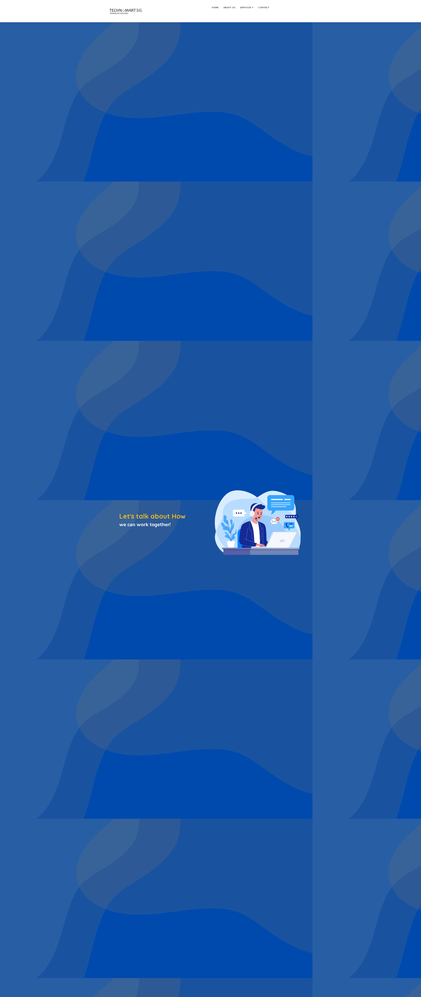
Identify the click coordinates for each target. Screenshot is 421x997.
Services (245, 7)
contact (263, 7)
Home (215, 7)
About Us (229, 7)
